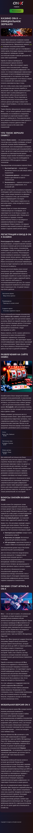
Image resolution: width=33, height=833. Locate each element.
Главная (16, 7)
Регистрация (16, 11)
